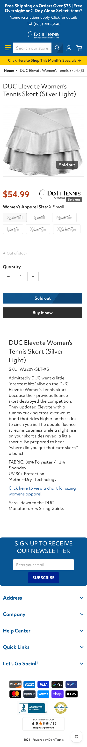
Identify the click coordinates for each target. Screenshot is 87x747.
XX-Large (66, 229)
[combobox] (38, 48)
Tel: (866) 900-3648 (43, 24)
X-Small (15, 217)
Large (13, 229)
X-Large (38, 229)
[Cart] (79, 48)
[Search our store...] (57, 48)
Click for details (64, 17)
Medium (64, 217)
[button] (8, 48)
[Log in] (69, 48)
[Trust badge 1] (32, 708)
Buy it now (43, 312)
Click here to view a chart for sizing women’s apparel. (42, 491)
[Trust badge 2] (61, 708)
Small (39, 217)
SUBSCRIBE (43, 577)
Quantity (12, 266)
